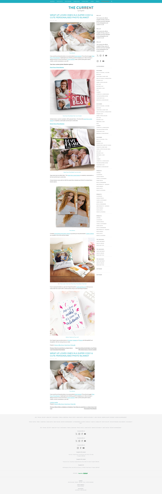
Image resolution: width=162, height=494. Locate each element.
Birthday (99, 74)
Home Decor (67, 345)
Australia (77, 490)
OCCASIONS (99, 70)
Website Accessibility (89, 417)
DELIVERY (44, 417)
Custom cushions (90, 233)
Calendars (99, 174)
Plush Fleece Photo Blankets (57, 67)
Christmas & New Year (102, 76)
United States (80, 486)
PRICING (39, 417)
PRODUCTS (99, 170)
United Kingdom (89, 482)
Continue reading (54, 402)
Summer (99, 92)
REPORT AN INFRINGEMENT (121, 417)
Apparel (99, 172)
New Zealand (83, 490)
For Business (55, 417)
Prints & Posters (101, 190)
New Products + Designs (103, 184)
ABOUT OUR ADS (97, 417)
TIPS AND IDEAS (100, 239)
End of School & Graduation (104, 78)
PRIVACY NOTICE (72, 417)
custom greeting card (81, 286)
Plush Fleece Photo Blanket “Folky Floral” (79, 283)
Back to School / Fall (102, 139)
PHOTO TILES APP (105, 421)
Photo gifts (73, 345)
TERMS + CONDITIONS (41, 421)
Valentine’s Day (101, 131)
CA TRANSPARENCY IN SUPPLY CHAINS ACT (82, 421)
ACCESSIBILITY (129, 421)
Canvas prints (100, 198)
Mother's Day (100, 86)
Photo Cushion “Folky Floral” (65, 283)
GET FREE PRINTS (105, 1)
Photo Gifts (73, 404)
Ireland (80, 482)
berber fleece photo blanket (74, 175)
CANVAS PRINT (85, 1)
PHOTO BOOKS (68, 1)
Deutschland (71, 482)
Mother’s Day (100, 119)
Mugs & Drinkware (101, 182)
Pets (98, 90)
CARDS (92, 1)
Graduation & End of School (104, 145)
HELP (36, 417)
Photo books (100, 231)
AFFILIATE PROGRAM (114, 421)
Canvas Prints (100, 176)
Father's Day (100, 80)
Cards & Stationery (102, 178)
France (76, 482)
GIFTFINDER (99, 268)
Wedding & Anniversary (103, 100)
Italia (84, 482)
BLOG (58, 427)
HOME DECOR (77, 1)
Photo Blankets (72, 53)
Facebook (70, 340)
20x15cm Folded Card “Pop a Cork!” (72, 337)
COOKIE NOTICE (79, 417)
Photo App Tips (100, 245)
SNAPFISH (52, 1)
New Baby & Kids (101, 88)
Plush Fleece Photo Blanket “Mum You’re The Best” (72, 115)
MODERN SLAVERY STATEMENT (108, 417)
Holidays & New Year (102, 147)
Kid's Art (99, 84)
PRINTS (97, 1)
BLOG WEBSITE (122, 421)
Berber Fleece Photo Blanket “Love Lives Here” (72, 172)
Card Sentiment (101, 241)
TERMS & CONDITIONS (63, 417)
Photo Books (100, 186)
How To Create (100, 243)
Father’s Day (100, 113)
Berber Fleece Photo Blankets (57, 123)
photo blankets (78, 56)
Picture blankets (71, 59)
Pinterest (81, 340)
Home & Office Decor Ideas (103, 149)
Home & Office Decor (59, 345)
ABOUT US (93, 421)
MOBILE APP (49, 417)
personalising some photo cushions (62, 233)
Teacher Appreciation (102, 96)
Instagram (75, 340)
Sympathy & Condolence (103, 94)
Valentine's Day (101, 98)
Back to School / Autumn (103, 72)
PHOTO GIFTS (60, 1)
